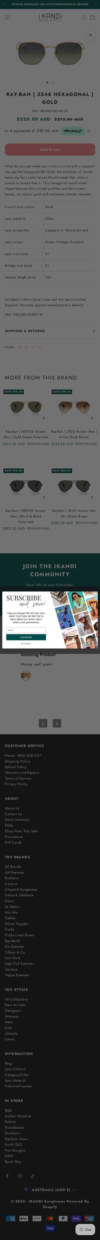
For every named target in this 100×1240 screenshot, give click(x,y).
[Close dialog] (95, 594)
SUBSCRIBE (26, 637)
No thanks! (26, 643)
